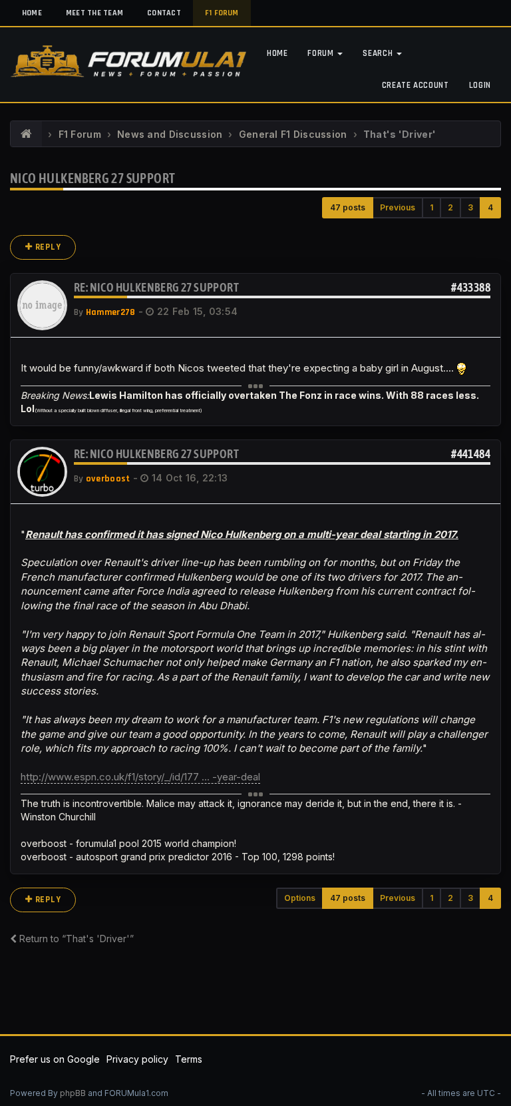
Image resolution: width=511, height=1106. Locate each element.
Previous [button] (397, 207)
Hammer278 (111, 312)
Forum (321, 53)
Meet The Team (94, 13)
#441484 (470, 454)
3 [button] (470, 207)
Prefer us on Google (55, 1059)
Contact (164, 13)
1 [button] (431, 207)
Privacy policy (137, 1059)
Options (299, 898)
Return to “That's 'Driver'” (75, 938)
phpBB (73, 1093)
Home (32, 13)
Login (480, 85)
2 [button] (450, 207)
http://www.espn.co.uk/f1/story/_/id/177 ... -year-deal (140, 776)
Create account (415, 85)
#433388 (470, 287)
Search (379, 53)
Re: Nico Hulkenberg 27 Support (156, 287)
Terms (188, 1059)
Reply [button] (47, 247)
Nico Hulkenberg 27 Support (92, 178)
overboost (108, 479)
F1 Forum (222, 13)
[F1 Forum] (26, 134)
